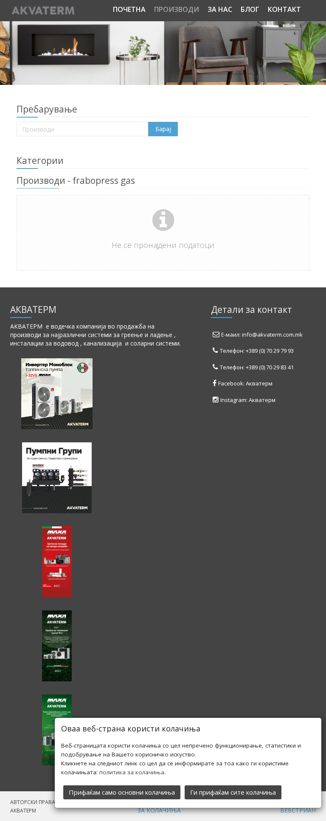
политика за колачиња (131, 772)
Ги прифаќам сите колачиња (233, 792)
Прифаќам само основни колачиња (122, 792)
